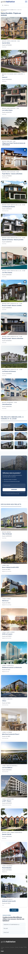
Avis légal (21, 947)
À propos (12, 947)
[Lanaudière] (7, 445)
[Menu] (26, 2)
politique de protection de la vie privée (12, 493)
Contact (2, 947)
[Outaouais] (21, 445)
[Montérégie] (21, 427)
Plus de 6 (6, 928)
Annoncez (7, 947)
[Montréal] (7, 427)
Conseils (16, 947)
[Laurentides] (7, 436)
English (2, 951)
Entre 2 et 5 (6, 932)
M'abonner (14, 489)
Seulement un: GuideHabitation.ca (11, 924)
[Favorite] (24, 19)
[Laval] (21, 436)
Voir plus (14, 910)
